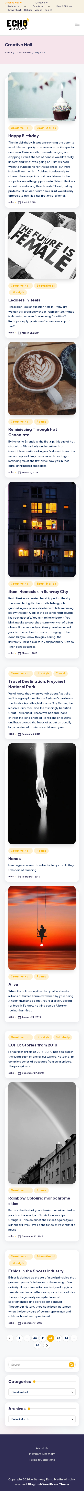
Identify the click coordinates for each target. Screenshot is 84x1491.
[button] (10, 1338)
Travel (60, 673)
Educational (45, 285)
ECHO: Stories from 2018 (32, 1045)
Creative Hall (20, 127)
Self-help (63, 1037)
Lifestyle (17, 292)
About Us (42, 1448)
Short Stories (46, 127)
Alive (13, 984)
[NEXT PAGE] (46, 1345)
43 (58, 1338)
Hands (14, 858)
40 (35, 1338)
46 (37, 1345)
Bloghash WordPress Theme (48, 1484)
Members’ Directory (42, 1454)
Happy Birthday (23, 135)
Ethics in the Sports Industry (35, 1271)
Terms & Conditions (42, 1459)
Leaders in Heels (24, 300)
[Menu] (77, 24)
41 (42, 1338)
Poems (41, 421)
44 (66, 1338)
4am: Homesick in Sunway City (38, 591)
